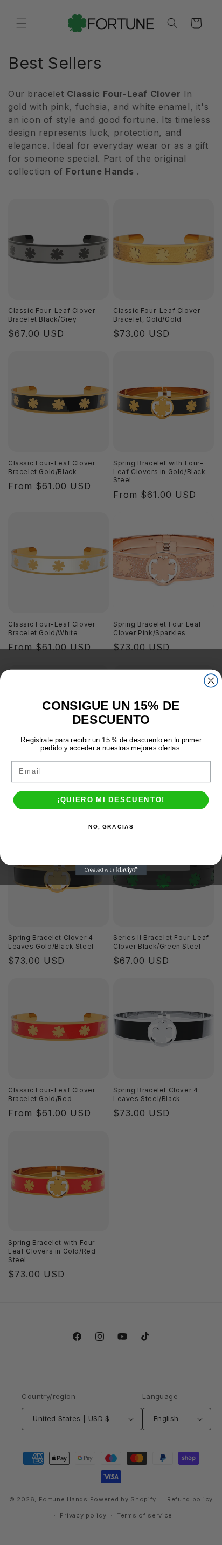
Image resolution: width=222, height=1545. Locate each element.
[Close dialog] (211, 680)
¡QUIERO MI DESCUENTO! (111, 800)
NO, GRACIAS (111, 827)
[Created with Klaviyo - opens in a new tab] (111, 870)
